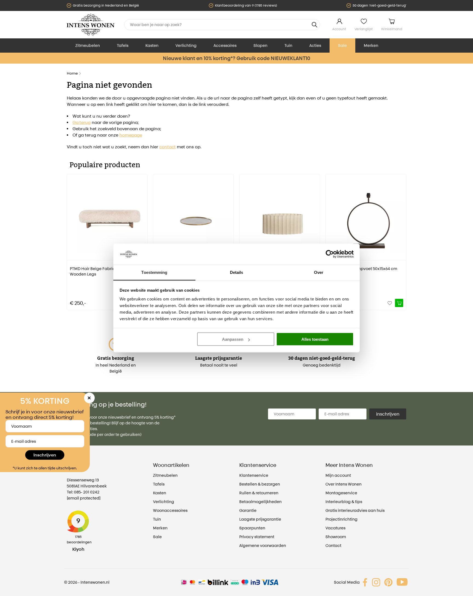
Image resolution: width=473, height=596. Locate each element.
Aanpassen (232, 339)
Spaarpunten (252, 528)
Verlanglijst (363, 29)
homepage (130, 135)
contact (167, 146)
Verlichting (186, 45)
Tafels (122, 45)
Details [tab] (236, 272)
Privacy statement (256, 536)
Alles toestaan (314, 339)
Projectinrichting (341, 519)
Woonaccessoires (170, 510)
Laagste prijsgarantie (260, 519)
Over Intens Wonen (343, 484)
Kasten (151, 45)
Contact (333, 545)
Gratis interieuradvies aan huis (355, 510)
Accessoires (225, 45)
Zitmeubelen (87, 45)
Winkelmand (391, 29)
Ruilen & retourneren (258, 492)
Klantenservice (253, 475)
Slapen (260, 45)
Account (339, 29)
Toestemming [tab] (154, 272)
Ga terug (82, 122)
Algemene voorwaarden (262, 545)
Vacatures (335, 528)
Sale (342, 45)
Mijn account (338, 475)
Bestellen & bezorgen (259, 484)
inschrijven (387, 414)
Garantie (247, 510)
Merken (371, 45)
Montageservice (341, 492)
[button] (71, 238)
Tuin (288, 45)
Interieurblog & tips (343, 501)
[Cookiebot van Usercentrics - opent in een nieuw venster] (330, 254)
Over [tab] (318, 272)
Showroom (335, 536)
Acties (315, 45)
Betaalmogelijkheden (260, 501)
